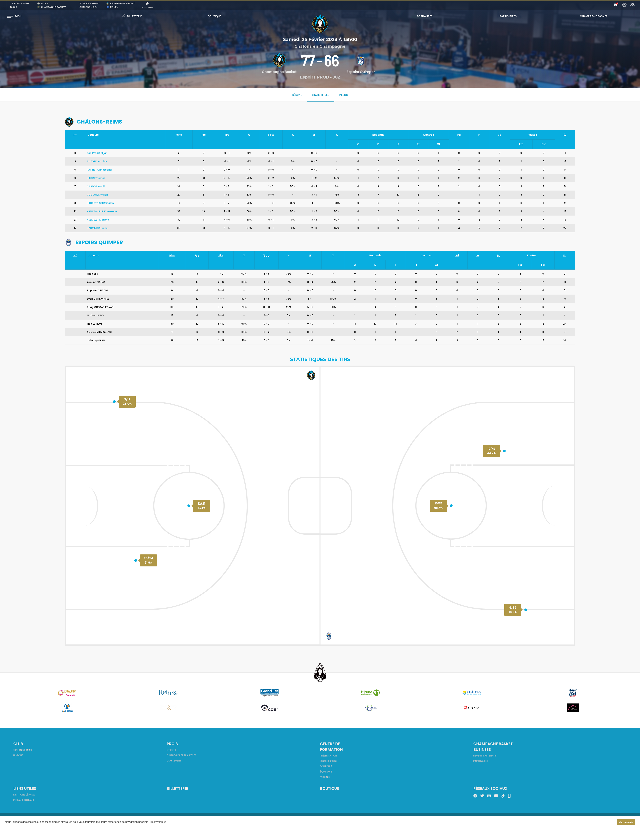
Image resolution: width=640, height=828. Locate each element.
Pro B (172, 743)
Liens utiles (24, 788)
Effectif (171, 750)
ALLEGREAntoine (97, 161)
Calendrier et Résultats (181, 755)
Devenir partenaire (484, 755)
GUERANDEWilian (97, 194)
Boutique (214, 16)
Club (18, 743)
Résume (297, 95)
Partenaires (508, 16)
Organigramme (22, 750)
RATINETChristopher (99, 169)
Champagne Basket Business (493, 746)
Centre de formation (331, 746)
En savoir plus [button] (158, 821)
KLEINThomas (96, 178)
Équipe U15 (326, 771)
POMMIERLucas (97, 228)
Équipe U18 (326, 766)
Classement (174, 760)
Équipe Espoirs (328, 761)
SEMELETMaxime (98, 219)
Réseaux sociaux (23, 800)
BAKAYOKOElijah (97, 153)
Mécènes (325, 777)
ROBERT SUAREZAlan (100, 203)
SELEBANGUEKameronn (102, 211)
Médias (343, 95)
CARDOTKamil (96, 186)
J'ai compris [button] (626, 822)
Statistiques (320, 95)
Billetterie (134, 16)
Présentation (328, 755)
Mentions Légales (24, 794)
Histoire (18, 755)
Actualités (424, 16)
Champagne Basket (591, 16)
